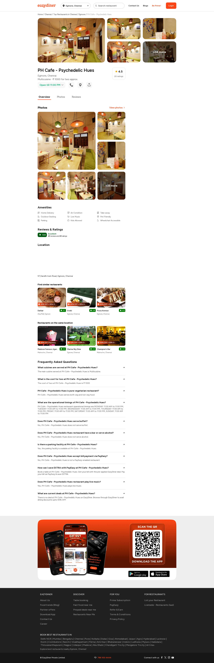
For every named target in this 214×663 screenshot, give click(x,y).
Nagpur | (68, 645)
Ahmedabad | (121, 638)
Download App (47, 614)
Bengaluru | (68, 638)
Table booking (80, 600)
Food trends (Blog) (49, 605)
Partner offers (47, 609)
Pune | (88, 638)
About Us (45, 600)
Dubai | (104, 638)
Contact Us (133, 5)
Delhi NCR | (46, 638)
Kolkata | (96, 638)
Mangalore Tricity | (136, 645)
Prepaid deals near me (84, 609)
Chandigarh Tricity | (115, 645)
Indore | (127, 642)
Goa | (111, 638)
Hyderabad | (149, 638)
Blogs (145, 5)
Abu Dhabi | (99, 645)
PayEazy (114, 605)
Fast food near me (82, 605)
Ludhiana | (137, 642)
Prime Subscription (120, 600)
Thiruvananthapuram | (52, 645)
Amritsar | (102, 642)
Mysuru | (146, 642)
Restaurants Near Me (84, 614)
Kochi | (44, 642)
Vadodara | (156, 642)
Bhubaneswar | (115, 642)
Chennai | (79, 638)
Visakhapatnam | (80, 642)
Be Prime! (156, 5)
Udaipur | (77, 645)
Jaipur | (132, 638)
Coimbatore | (55, 642)
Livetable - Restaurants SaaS (159, 605)
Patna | (92, 642)
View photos (116, 107)
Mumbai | (57, 638)
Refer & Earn (116, 609)
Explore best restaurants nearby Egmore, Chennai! (63, 649)
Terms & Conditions (120, 614)
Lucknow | (161, 638)
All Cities (150, 645)
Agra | (140, 638)
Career (43, 623)
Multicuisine (44, 79)
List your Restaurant (154, 600)
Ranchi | (67, 642)
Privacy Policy (117, 619)
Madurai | (87, 645)
